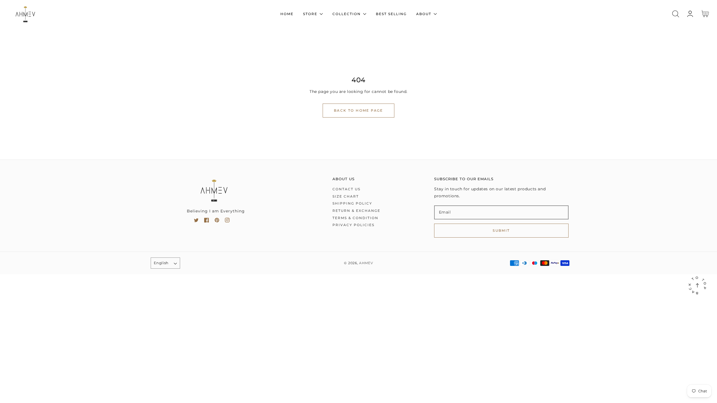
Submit (501, 230)
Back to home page (358, 110)
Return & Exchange (356, 210)
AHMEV (366, 263)
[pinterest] (217, 221)
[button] (675, 13)
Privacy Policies (353, 225)
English (161, 263)
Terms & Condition (355, 218)
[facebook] (206, 221)
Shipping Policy (352, 203)
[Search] (675, 13)
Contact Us (346, 189)
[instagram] (227, 221)
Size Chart (345, 196)
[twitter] (196, 221)
